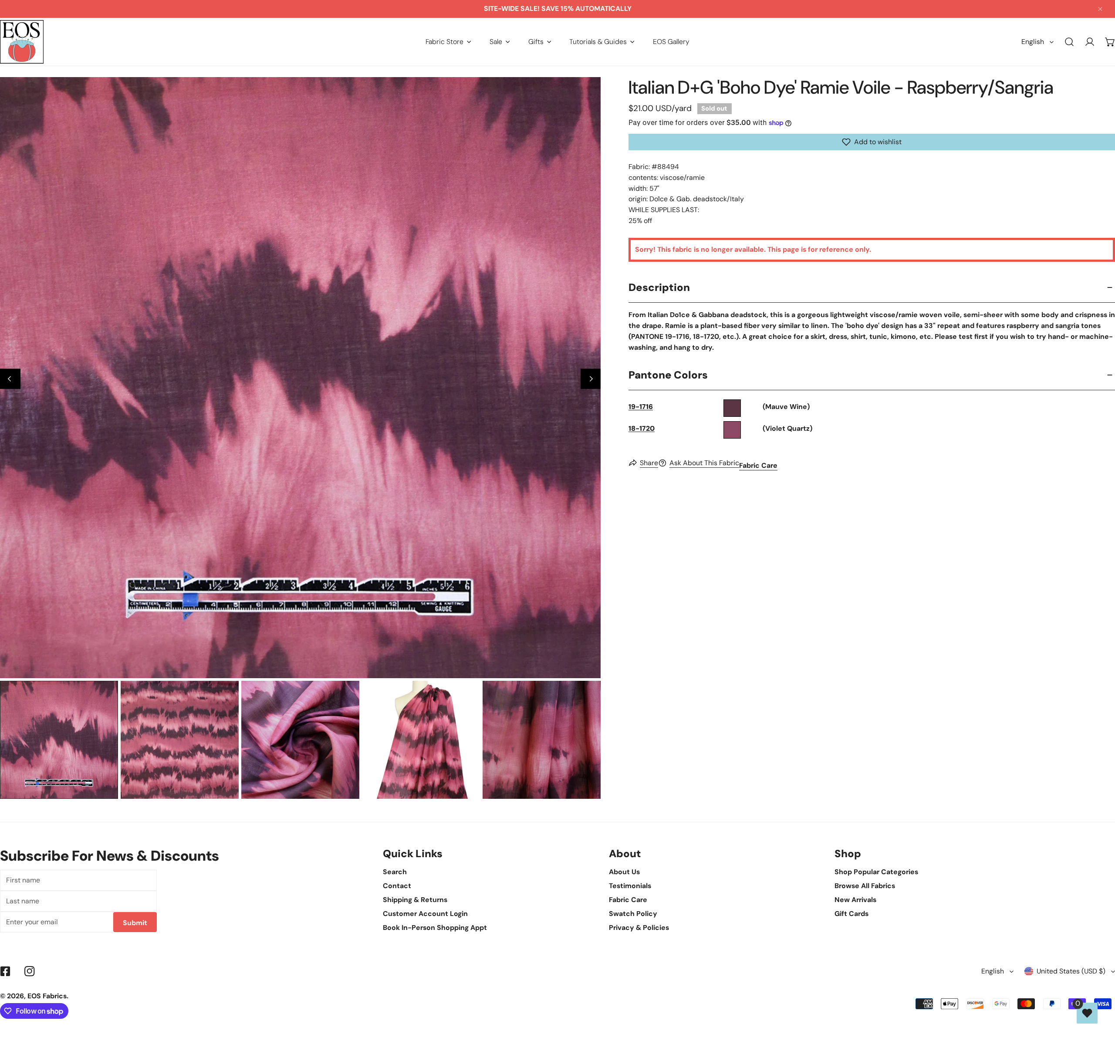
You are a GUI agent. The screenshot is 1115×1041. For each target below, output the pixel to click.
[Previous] (10, 378)
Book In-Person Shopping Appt (435, 927)
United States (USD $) (1071, 971)
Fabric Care (758, 465)
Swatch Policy (633, 913)
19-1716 (640, 406)
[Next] (591, 378)
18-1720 (641, 428)
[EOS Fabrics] (22, 42)
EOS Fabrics (47, 995)
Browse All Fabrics (865, 885)
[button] (448, 41)
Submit (135, 922)
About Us (624, 871)
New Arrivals (855, 899)
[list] (300, 377)
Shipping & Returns (415, 899)
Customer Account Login (425, 913)
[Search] (1069, 42)
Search (395, 871)
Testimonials (630, 885)
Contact (397, 885)
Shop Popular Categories (876, 871)
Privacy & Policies (639, 927)
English (1032, 41)
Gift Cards (851, 913)
